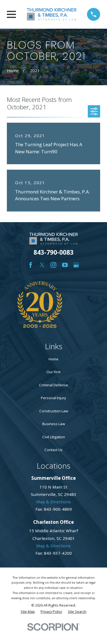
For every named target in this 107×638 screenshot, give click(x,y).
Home (53, 359)
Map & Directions (53, 501)
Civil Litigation (53, 436)
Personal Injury (53, 397)
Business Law (53, 423)
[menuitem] (28, 612)
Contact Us (53, 449)
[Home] (51, 14)
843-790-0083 (53, 252)
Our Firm (53, 371)
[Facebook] (30, 265)
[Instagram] (53, 265)
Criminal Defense (53, 385)
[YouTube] (65, 265)
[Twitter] (42, 265)
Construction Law (53, 410)
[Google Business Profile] (76, 265)
